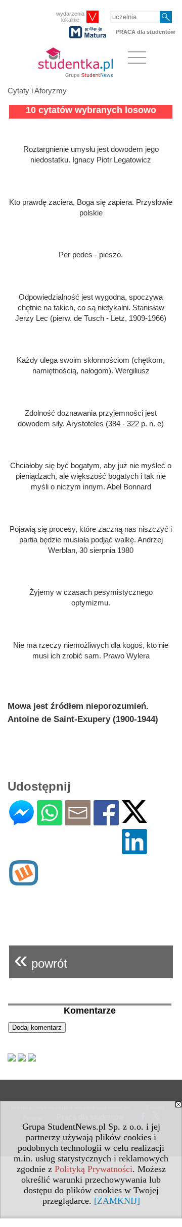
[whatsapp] (49, 821)
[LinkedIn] (134, 850)
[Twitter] (134, 818)
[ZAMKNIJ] (117, 1201)
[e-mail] (77, 821)
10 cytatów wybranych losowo (91, 110)
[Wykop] (23, 881)
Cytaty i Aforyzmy (37, 90)
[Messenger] (21, 821)
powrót (40, 959)
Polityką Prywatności (93, 1169)
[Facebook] (106, 821)
